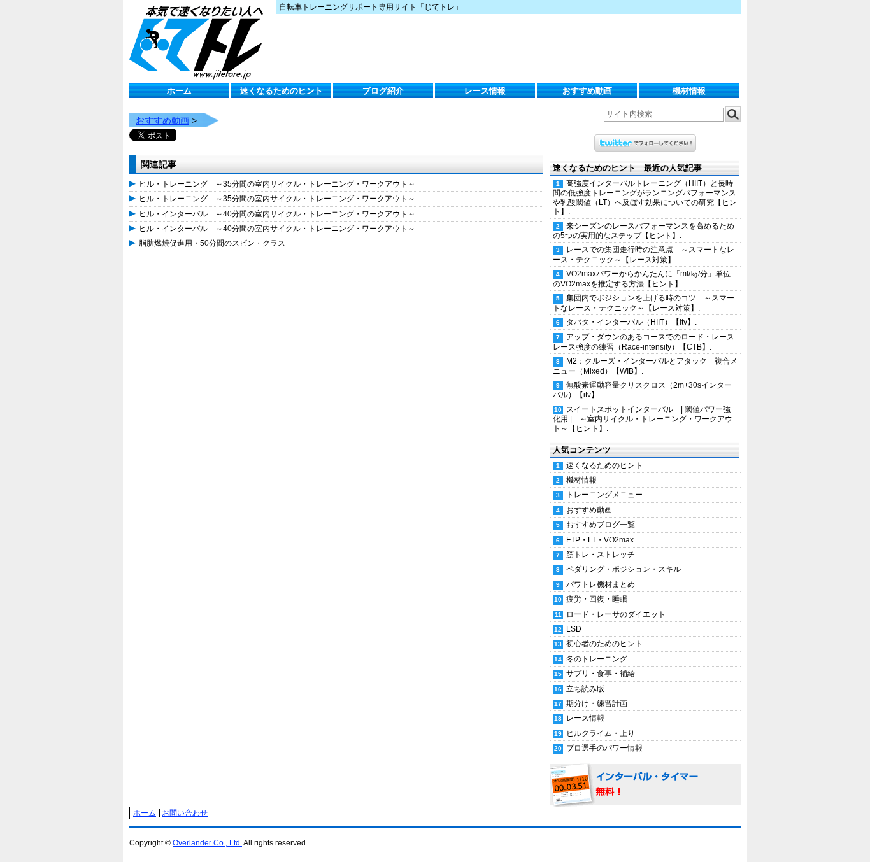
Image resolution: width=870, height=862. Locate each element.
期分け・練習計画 (596, 703)
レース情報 (485, 90)
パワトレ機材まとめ (600, 584)
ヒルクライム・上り (600, 733)
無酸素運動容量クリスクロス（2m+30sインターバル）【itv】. (642, 390)
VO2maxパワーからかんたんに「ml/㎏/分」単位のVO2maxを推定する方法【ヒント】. (642, 278)
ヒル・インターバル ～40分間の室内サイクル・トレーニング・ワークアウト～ (277, 213)
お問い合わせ (185, 813)
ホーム (179, 90)
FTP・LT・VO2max (600, 539)
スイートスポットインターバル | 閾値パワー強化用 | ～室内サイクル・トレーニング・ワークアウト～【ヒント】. (642, 419)
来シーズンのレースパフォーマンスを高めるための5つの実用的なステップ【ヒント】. (643, 231)
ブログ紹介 (383, 90)
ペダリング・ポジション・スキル (623, 569)
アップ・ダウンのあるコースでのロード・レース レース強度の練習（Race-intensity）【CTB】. (647, 341)
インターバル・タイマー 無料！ (645, 785)
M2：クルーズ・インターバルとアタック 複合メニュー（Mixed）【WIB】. (645, 366)
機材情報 (689, 90)
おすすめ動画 (587, 90)
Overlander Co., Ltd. (207, 842)
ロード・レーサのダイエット (616, 614)
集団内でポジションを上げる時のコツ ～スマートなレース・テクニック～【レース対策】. (643, 302)
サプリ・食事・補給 (600, 673)
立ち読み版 (585, 688)
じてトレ (199, 41)
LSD (573, 629)
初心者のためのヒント (604, 643)
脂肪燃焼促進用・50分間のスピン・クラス (212, 243)
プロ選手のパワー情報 (604, 748)
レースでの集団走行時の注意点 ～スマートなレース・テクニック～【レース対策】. (643, 254)
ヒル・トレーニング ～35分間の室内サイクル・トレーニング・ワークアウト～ (277, 184)
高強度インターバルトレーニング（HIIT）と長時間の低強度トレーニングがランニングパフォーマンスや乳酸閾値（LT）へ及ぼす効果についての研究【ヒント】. (645, 197)
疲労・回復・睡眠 (596, 599)
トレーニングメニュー (604, 494)
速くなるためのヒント (281, 90)
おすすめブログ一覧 (600, 524)
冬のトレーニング (596, 658)
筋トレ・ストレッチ (600, 554)
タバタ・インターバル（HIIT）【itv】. (631, 322)
